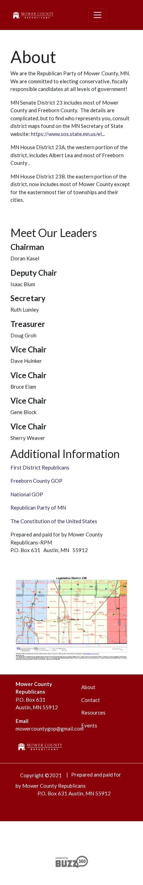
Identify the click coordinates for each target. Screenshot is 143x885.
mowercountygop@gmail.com (50, 728)
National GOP (26, 494)
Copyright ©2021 (41, 775)
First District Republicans (39, 467)
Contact (90, 700)
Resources (93, 712)
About (88, 687)
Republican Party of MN (38, 507)
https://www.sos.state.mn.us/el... (68, 134)
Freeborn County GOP (36, 481)
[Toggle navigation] (97, 15)
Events (89, 725)
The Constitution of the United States (53, 521)
